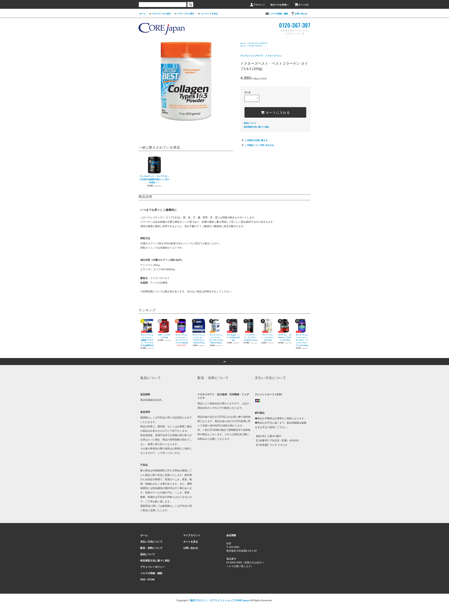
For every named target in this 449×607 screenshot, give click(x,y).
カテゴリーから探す (161, 13)
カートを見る (190, 541)
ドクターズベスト (255, 46)
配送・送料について (151, 548)
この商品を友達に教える (256, 140)
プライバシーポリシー (152, 566)
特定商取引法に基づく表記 (256, 127)
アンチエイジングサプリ (257, 43)
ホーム (142, 13)
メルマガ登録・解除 (278, 13)
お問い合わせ (301, 13)
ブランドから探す (186, 13)
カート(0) (304, 5)
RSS (142, 579)
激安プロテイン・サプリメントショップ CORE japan (220, 600)
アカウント (259, 5)
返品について (250, 123)
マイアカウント (191, 535)
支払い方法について (151, 541)
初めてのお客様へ (279, 5)
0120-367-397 (294, 25)
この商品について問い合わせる (259, 145)
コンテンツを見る (209, 13)
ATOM (151, 579)
